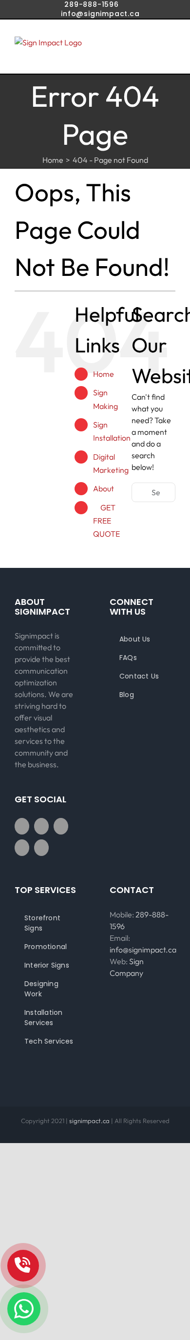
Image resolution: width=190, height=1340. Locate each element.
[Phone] (23, 1266)
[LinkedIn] (41, 847)
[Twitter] (41, 826)
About (103, 488)
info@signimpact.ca (100, 14)
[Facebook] (22, 826)
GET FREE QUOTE (106, 521)
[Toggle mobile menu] (171, 51)
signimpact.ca (90, 1121)
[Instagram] (61, 826)
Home (103, 374)
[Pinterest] (22, 847)
